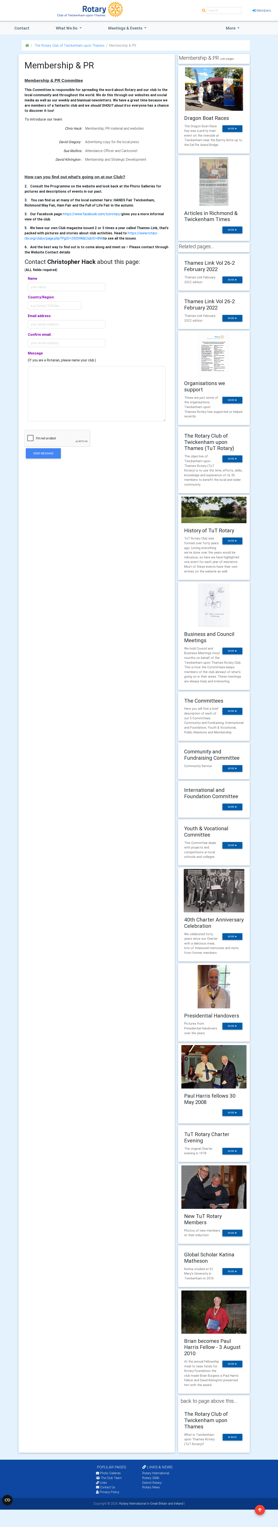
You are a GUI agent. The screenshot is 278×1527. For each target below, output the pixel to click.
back (233, 1437)
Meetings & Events (125, 28)
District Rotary (152, 1483)
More (231, 28)
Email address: (39, 316)
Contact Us (107, 1487)
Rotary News (151, 1487)
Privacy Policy (109, 1492)
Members (264, 10)
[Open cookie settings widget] (7, 1500)
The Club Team (111, 1478)
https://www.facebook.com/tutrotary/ (92, 214)
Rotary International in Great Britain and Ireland (150, 1503)
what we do (67, 28)
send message (43, 453)
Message (35, 353)
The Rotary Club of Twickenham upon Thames (69, 45)
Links (103, 1483)
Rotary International (155, 1473)
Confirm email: (39, 334)
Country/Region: (41, 297)
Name (32, 278)
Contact (21, 28)
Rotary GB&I (150, 1478)
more (231, 128)
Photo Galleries (110, 1473)
